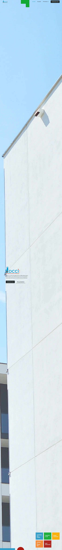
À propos (39, 1)
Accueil (33, 1)
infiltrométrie (22, 275)
